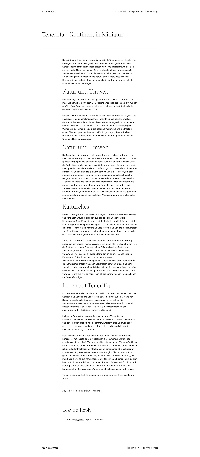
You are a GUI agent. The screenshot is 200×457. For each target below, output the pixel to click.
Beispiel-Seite (135, 11)
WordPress (152, 448)
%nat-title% (121, 11)
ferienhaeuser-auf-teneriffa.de (101, 359)
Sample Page (151, 11)
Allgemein (97, 391)
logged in (79, 419)
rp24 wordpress (50, 11)
